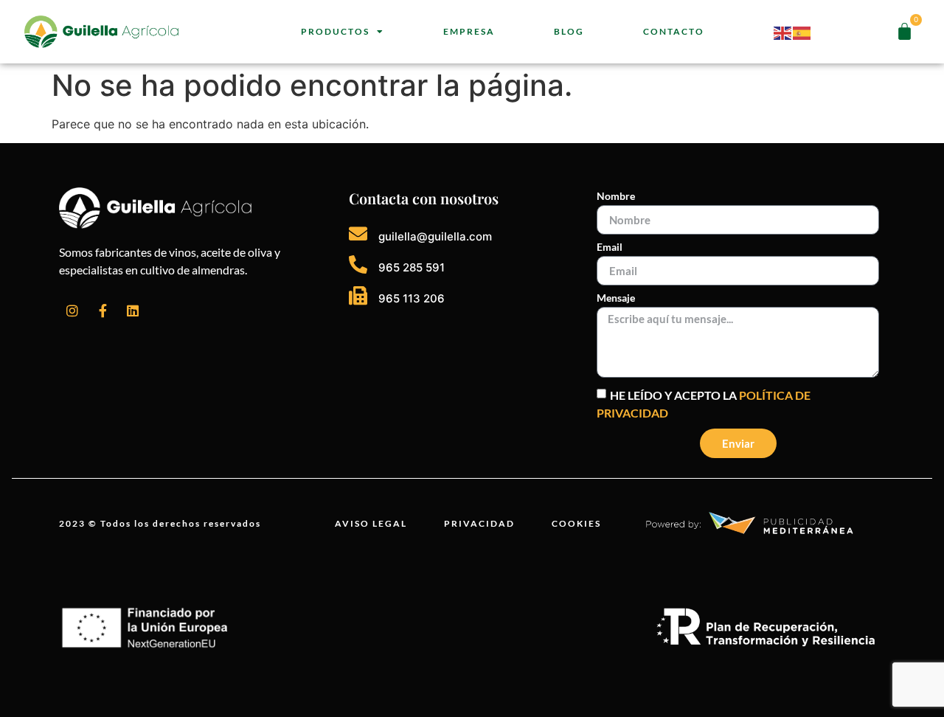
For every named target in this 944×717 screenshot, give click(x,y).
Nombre (616, 196)
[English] (783, 31)
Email (609, 247)
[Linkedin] (132, 310)
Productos (335, 31)
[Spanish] (802, 31)
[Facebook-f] (102, 310)
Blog (569, 31)
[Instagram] (72, 310)
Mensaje (616, 298)
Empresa (469, 31)
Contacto (673, 31)
